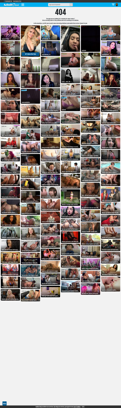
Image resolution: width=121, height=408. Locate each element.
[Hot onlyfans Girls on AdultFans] (11, 5)
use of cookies (76, 407)
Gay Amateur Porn (17, 1)
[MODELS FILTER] (113, 4)
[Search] (71, 4)
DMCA (4, 403)
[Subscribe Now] (30, 56)
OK (83, 406)
